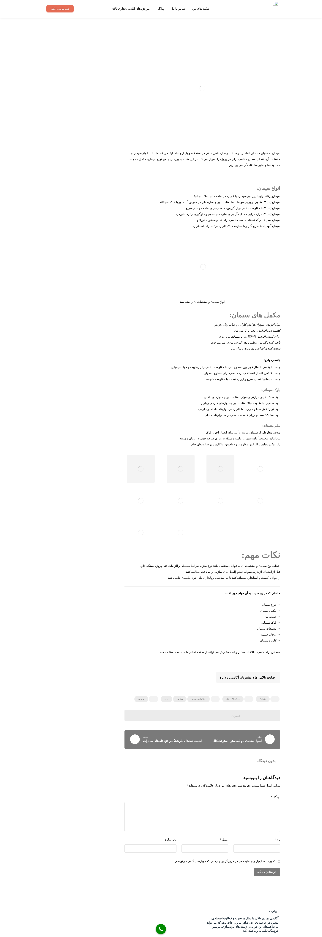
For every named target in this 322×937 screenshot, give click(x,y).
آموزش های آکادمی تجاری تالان (131, 8)
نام (277, 839)
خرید (166, 699)
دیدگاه (275, 797)
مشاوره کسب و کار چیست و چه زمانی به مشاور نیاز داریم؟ (79, 104)
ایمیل (224, 839)
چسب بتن (272, 360)
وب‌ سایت (170, 839)
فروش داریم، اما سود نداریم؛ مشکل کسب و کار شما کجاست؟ (78, 75)
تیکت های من (200, 8)
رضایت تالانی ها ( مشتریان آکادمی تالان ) (248, 677)
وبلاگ (161, 8)
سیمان (141, 699)
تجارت (180, 699)
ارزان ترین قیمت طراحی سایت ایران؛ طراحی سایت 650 (77, 61)
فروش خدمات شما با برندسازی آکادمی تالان (78, 50)
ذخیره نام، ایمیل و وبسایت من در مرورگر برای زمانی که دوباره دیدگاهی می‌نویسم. (224, 861)
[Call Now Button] (161, 929)
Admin (263, 699)
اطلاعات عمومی (198, 699)
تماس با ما (178, 8)
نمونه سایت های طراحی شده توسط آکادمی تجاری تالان (78, 89)
